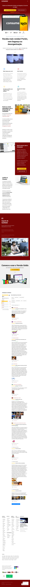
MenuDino (24, 300)
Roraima (3, 559)
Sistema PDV (4, 521)
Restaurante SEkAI (15, 307)
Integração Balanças (4, 544)
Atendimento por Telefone (8, 525)
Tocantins (15, 559)
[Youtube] (16, 567)
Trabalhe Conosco (13, 521)
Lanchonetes (17, 522)
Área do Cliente (13, 523)
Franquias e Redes (17, 527)
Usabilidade (13, 300)
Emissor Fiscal (4, 529)
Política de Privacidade (8, 584)
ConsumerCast (13, 543)
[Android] (16, 568)
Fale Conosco (26, 582)
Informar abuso (15, 319)
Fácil (21, 300)
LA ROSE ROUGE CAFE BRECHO (17, 384)
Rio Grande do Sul (12, 558)
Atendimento (16, 297)
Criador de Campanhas (4, 542)
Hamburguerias (18, 520)
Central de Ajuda (8, 518)
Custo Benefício (18, 300)
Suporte (13, 297)
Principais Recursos (4, 519)
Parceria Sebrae (13, 540)
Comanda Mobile (21, 297)
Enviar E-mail (8, 527)
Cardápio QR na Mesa (4, 526)
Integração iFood (4, 533)
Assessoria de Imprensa (13, 530)
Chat (7, 530)
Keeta (20, 49)
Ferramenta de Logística (4, 537)
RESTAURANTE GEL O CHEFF (17, 397)
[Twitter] (14, 568)
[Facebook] (14, 567)
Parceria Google (13, 542)
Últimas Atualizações (8, 535)
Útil (12, 319)
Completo (13, 298)
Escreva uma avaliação (6, 309)
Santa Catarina (6, 559)
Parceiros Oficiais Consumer (13, 533)
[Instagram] (17, 567)
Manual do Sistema (8, 521)
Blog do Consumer (13, 525)
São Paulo (10, 559)
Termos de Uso (3, 584)
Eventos (13, 544)
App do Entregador (4, 540)
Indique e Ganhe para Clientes (13, 537)
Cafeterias (17, 530)
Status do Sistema (8, 537)
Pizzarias (17, 521)
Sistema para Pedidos (4, 550)
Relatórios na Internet (4, 547)
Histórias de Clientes (13, 527)
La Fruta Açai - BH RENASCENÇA (17, 321)
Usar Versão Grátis (25, 584)
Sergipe (12, 559)
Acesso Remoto (8, 529)
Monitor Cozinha (4, 535)
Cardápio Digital (4, 531)
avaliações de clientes (17, 12)
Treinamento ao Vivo (8, 523)
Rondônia (16, 558)
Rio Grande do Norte (6, 558)
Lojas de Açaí (17, 529)
